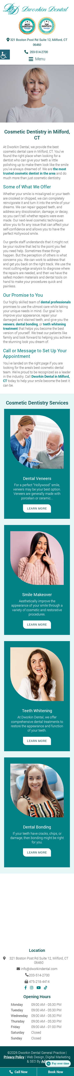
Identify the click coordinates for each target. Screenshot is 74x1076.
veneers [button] (8, 324)
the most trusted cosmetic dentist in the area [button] (34, 171)
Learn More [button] (37, 508)
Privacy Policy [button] (14, 1057)
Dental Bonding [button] (37, 827)
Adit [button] (44, 1061)
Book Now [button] (55, 1072)
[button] (5, 55)
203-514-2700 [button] (39, 52)
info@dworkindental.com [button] (39, 969)
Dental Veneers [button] (37, 478)
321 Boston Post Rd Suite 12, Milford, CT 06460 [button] (38, 960)
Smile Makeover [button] (37, 594)
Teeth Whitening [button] (37, 710)
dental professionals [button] (56, 302)
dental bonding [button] (27, 324)
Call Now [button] (21, 1072)
